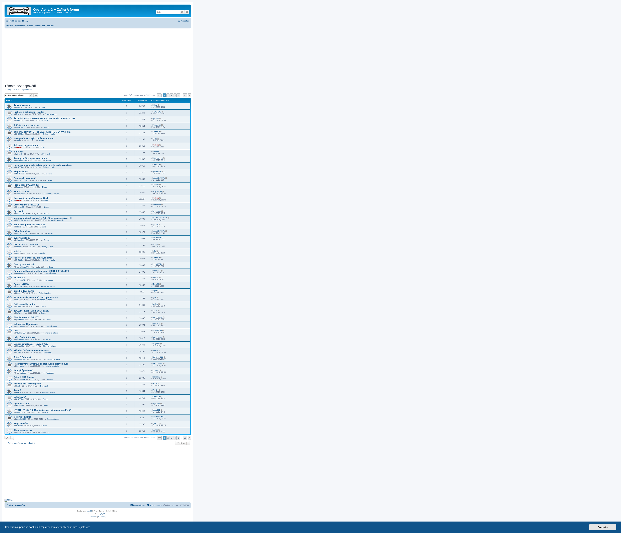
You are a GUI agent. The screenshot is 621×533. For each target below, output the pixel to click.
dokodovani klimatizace (26, 324)
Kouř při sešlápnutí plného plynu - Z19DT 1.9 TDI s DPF (41, 271)
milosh (19, 147)
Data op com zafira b (24, 264)
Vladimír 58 (20, 333)
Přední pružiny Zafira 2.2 (26, 185)
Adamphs (20, 273)
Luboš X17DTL (22, 180)
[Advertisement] (98, 55)
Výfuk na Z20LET (22, 403)
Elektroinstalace (50, 114)
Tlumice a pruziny (23, 430)
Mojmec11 (20, 174)
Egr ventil (18, 211)
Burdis (18, 392)
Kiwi (17, 300)
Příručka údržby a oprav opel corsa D (32, 350)
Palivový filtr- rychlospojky (27, 383)
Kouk (18, 386)
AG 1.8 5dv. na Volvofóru (26, 244)
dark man (20, 326)
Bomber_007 (21, 359)
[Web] (19, 10)
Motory (45, 200)
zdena (18, 247)
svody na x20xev (22, 238)
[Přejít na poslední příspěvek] (159, 105)
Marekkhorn (21, 161)
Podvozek (46, 154)
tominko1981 (21, 419)
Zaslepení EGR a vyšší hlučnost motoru (34, 138)
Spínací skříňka (21, 284)
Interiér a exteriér (57, 220)
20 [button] (185, 95)
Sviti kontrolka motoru (25, 304)
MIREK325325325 (23, 220)
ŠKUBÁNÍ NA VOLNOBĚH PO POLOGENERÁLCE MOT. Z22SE (45, 118)
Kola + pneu (48, 280)
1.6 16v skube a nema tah (26, 125)
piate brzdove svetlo (24, 291)
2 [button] (168, 95)
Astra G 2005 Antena (24, 377)
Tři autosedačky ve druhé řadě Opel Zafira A (36, 297)
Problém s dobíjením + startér (29, 112)
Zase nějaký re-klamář (25, 178)
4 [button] (175, 95)
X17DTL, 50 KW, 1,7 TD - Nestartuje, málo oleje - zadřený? (42, 410)
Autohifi (50, 380)
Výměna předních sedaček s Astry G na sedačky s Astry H (42, 218)
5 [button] (178, 95)
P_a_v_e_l (20, 114)
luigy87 (22, 280)
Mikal (18, 107)
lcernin (18, 353)
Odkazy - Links (49, 134)
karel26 (19, 121)
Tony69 (19, 286)
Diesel (44, 187)
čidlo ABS (19, 152)
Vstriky (17, 251)
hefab (18, 313)
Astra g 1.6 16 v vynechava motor (30, 158)
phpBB (89, 511)
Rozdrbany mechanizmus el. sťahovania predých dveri (41, 364)
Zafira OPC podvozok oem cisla (29, 224)
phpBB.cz (104, 514)
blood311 (19, 412)
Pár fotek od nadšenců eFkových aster (33, 258)
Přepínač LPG (21, 171)
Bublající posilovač (23, 370)
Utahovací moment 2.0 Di (26, 205)
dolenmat (23, 380)
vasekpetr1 (20, 194)
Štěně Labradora (22, 231)
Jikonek (19, 154)
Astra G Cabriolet (22, 357)
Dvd (16, 330)
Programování (21, 423)
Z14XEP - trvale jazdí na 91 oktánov (31, 311)
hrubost (23, 373)
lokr (17, 253)
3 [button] (171, 95)
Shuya (18, 227)
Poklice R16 (20, 277)
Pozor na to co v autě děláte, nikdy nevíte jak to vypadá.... (43, 165)
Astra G (17, 390)
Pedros (19, 187)
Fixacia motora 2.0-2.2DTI (26, 317)
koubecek (20, 214)
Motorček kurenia (22, 417)
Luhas (18, 432)
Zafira (42, 107)
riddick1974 (24, 267)
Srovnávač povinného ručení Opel (31, 198)
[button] (159, 95)
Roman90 (20, 207)
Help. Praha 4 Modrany (25, 337)
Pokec (43, 147)
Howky (19, 426)
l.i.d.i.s (18, 306)
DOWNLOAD (47, 353)
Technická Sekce (52, 194)
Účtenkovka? (20, 397)
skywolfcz (20, 240)
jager (18, 293)
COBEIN (19, 134)
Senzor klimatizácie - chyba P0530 (31, 344)
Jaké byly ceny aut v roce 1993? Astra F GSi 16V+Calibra (42, 132)
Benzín (45, 121)
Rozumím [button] (603, 527)
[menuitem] (25, 21)
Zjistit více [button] (84, 527)
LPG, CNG (48, 174)
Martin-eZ (20, 127)
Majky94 (19, 346)
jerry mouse (21, 320)
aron (18, 141)
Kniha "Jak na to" (22, 191)
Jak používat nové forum (26, 145)
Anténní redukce (22, 105)
